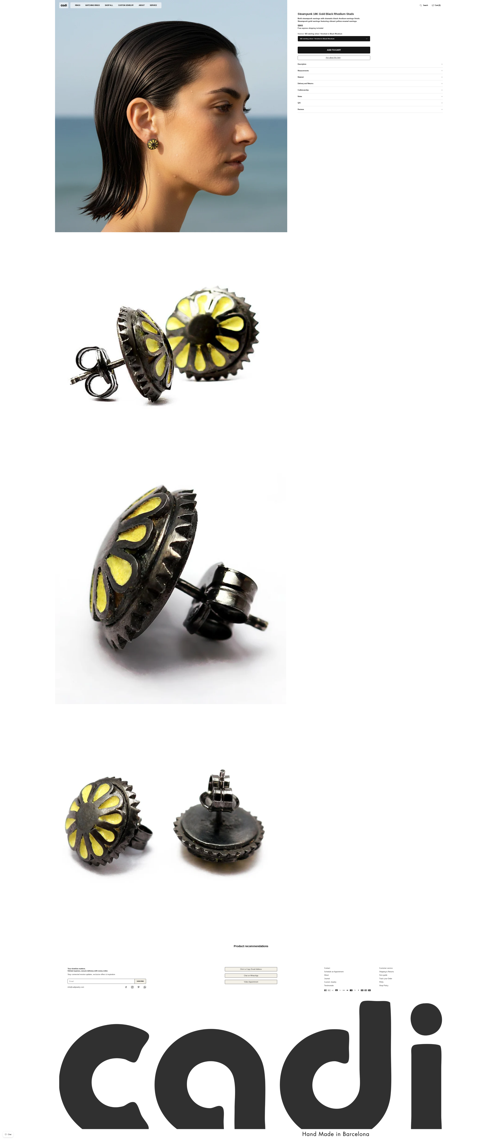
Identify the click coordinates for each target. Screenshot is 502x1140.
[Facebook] (126, 987)
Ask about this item (333, 58)
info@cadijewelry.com (76, 987)
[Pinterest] (138, 987)
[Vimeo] (145, 987)
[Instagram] (132, 987)
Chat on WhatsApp (251, 976)
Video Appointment (251, 982)
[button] (424, 5)
